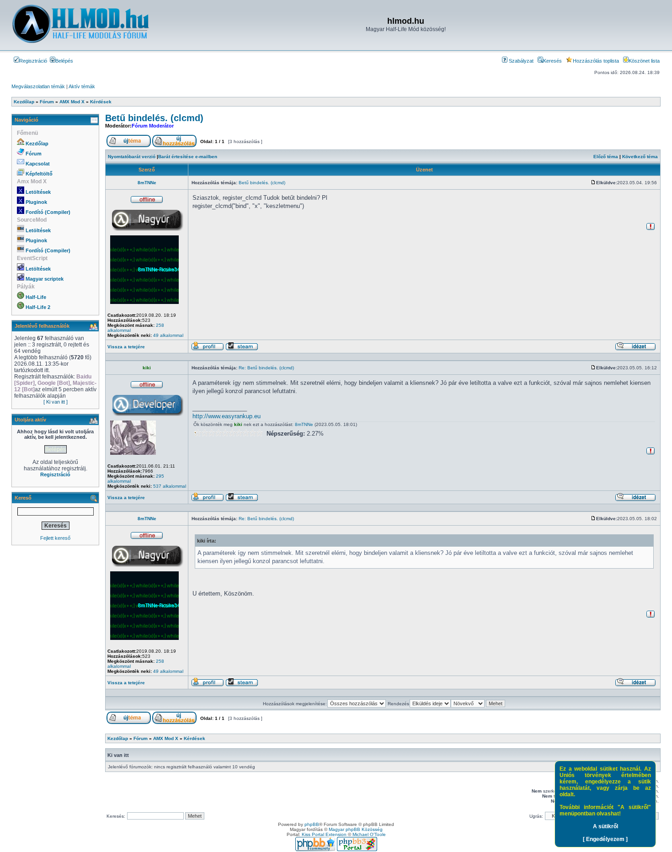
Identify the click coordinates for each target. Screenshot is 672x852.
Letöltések (38, 192)
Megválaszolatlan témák (38, 86)
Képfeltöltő (39, 173)
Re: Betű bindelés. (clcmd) (266, 367)
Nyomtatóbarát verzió (131, 156)
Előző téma (605, 156)
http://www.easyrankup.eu (226, 416)
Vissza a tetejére (126, 346)
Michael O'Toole (369, 834)
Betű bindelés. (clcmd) (154, 118)
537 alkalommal (169, 486)
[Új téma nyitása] (129, 145)
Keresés (552, 61)
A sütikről (605, 826)
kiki (147, 367)
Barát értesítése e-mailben (187, 156)
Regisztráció (33, 61)
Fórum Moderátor (153, 125)
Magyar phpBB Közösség (356, 829)
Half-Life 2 (38, 307)
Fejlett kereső (55, 538)
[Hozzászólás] (593, 182)
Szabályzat (520, 61)
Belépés (64, 61)
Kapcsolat (38, 163)
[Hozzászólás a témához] (174, 145)
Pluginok (36, 202)
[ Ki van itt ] (55, 402)
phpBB (311, 824)
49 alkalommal (168, 335)
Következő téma (640, 156)
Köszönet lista (644, 61)
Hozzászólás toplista (596, 61)
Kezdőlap (37, 143)
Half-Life (36, 297)
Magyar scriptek (45, 279)
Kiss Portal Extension (324, 834)
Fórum (34, 153)
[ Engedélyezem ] (605, 839)
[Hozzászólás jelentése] (650, 228)
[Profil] (207, 348)
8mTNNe (147, 182)
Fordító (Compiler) (48, 212)
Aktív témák (82, 86)
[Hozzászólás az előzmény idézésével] (635, 348)
